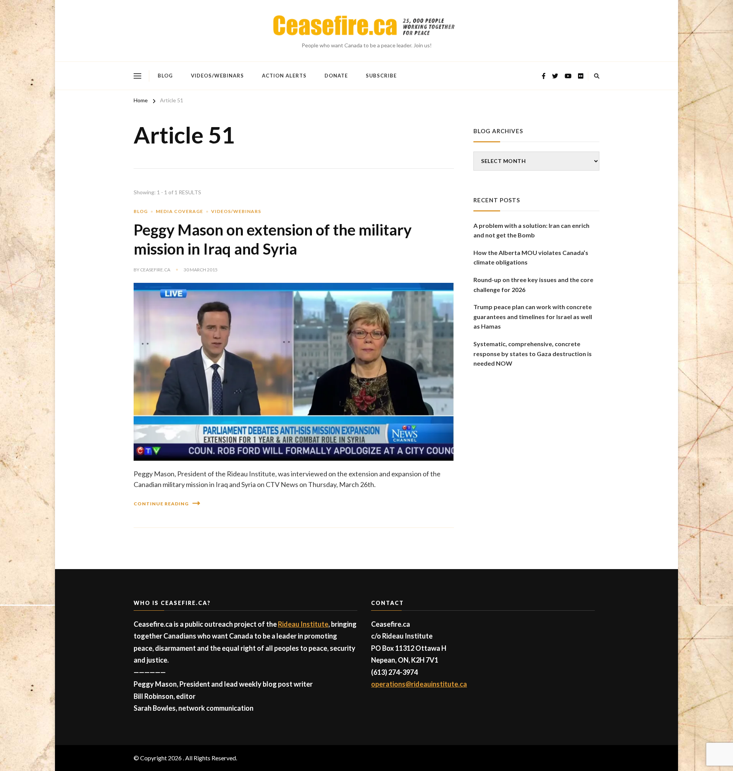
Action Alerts (284, 76)
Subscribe (381, 76)
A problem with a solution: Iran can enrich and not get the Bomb (531, 230)
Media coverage (179, 211)
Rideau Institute (303, 624)
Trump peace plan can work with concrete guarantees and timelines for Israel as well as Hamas (532, 316)
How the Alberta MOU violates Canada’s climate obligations (530, 257)
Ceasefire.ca (155, 270)
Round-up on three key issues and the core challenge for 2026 (533, 284)
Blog (165, 76)
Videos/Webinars (217, 76)
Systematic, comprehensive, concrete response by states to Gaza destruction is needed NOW (532, 353)
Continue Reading (161, 503)
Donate (336, 76)
